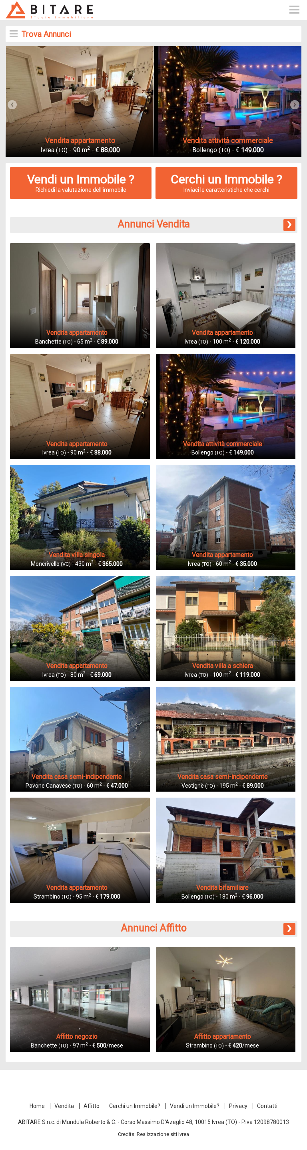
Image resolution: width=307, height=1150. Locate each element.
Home (37, 1106)
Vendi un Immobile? (194, 1106)
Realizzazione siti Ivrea (163, 1134)
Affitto (92, 1106)
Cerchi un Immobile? (134, 1106)
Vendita (64, 1106)
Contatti (267, 1106)
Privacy (238, 1106)
